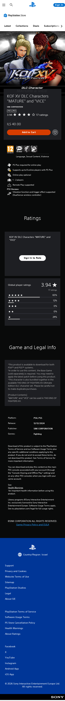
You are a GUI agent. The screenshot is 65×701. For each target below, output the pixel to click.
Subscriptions (51, 25)
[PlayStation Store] (15, 15)
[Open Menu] (4, 5)
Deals (36, 25)
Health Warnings (15, 487)
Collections (22, 25)
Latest (7, 25)
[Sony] (57, 699)
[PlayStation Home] (32, 4)
